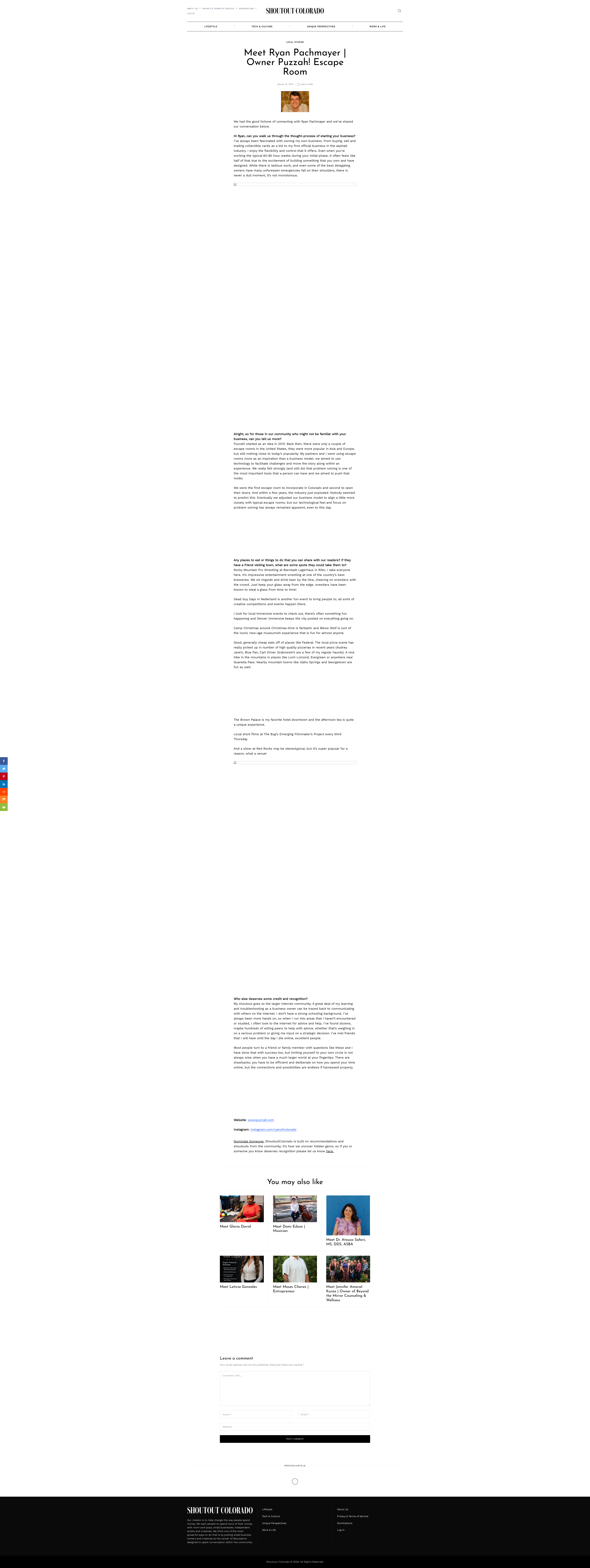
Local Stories (295, 42)
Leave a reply (307, 84)
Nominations (246, 8)
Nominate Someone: (249, 1141)
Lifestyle (210, 26)
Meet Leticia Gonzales (238, 1287)
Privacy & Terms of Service (218, 8)
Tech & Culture (262, 26)
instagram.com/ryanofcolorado (273, 1129)
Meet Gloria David (235, 1226)
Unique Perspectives (321, 26)
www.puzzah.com (261, 1120)
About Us (192, 8)
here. (330, 1151)
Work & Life (378, 26)
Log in (191, 13)
